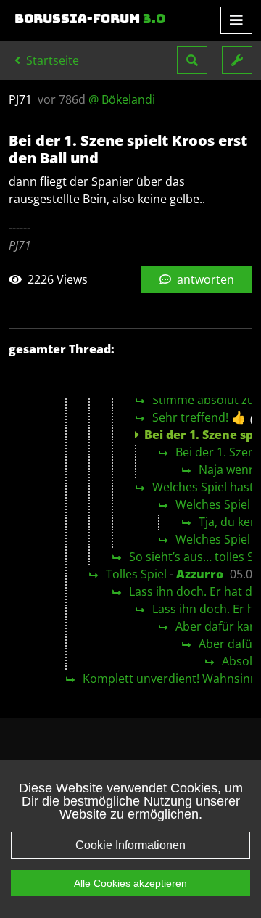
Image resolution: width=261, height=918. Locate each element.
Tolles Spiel (136, 574)
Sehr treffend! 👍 (199, 417)
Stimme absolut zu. (204, 400)
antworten (204, 279)
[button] (192, 60)
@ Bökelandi (121, 99)
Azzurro (199, 574)
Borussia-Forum (89, 18)
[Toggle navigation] (236, 20)
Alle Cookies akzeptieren (130, 883)
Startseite (51, 60)
